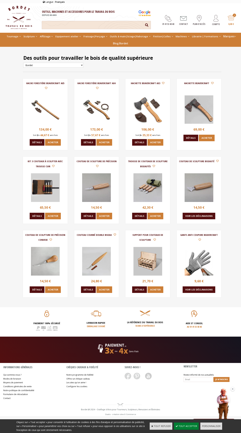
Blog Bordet (120, 43)
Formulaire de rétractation (15, 394)
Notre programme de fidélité (79, 374)
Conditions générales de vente (17, 386)
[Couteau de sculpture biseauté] (199, 201)
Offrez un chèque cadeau (78, 378)
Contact (6, 398)
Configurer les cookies (76, 386)
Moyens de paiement (13, 382)
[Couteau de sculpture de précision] (96, 201)
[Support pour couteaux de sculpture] (147, 274)
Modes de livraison (12, 378)
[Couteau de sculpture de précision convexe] (45, 274)
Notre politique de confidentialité (18, 390)
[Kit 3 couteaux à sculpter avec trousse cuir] (45, 201)
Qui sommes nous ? (12, 374)
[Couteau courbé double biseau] (96, 274)
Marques (228, 36)
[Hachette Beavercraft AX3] (147, 123)
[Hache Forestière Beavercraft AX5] (45, 123)
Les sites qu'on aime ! (76, 382)
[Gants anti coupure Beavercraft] (199, 274)
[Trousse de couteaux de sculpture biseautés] (147, 201)
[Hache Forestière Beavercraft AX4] (96, 123)
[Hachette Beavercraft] (199, 123)
